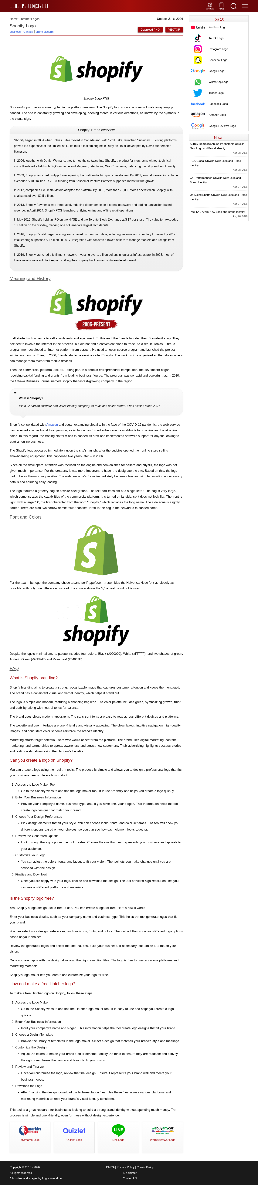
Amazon (52, 424)
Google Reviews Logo (222, 125)
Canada (28, 31)
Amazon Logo (217, 114)
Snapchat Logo (218, 60)
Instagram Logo (218, 49)
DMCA (110, 1167)
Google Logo (216, 71)
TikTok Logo (216, 38)
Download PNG (150, 29)
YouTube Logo (217, 27)
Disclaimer (130, 1172)
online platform (45, 31)
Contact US (130, 1178)
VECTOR (174, 29)
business (15, 31)
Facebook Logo (218, 103)
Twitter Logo (216, 92)
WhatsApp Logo (218, 81)
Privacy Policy (125, 1167)
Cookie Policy (145, 1167)
